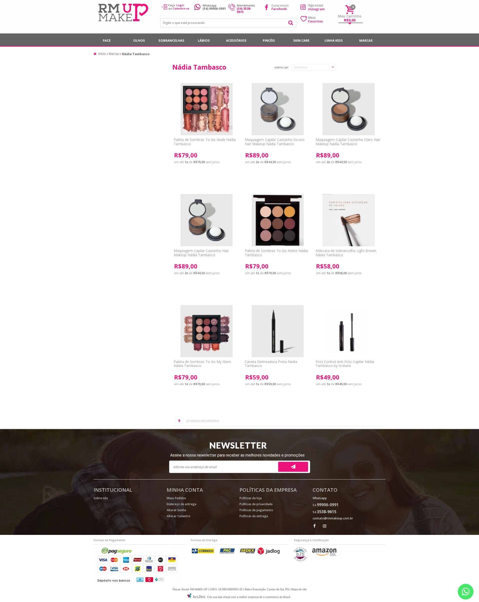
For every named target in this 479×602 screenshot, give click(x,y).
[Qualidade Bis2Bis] (300, 560)
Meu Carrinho (349, 16)
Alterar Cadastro (178, 516)
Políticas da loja (251, 498)
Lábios (204, 40)
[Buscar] (291, 23)
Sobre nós (101, 498)
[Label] (277, 109)
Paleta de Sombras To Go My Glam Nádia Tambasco (202, 363)
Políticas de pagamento (256, 510)
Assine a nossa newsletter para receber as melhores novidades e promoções (237, 455)
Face (107, 40)
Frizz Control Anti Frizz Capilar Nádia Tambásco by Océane (345, 363)
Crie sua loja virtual (218, 597)
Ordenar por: (282, 67)
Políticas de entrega (254, 516)
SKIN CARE (301, 40)
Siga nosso (316, 7)
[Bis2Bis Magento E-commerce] (196, 597)
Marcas (366, 40)
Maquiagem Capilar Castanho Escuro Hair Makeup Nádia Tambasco (274, 141)
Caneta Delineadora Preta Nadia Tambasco (271, 363)
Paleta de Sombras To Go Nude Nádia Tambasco (205, 141)
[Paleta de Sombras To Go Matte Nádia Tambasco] (277, 220)
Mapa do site (299, 589)
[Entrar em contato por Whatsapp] (466, 592)
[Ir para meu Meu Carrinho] (350, 9)
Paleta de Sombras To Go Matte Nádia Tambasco (276, 252)
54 (326, 505)
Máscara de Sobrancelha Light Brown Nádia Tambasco (346, 252)
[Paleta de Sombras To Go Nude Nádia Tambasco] (206, 109)
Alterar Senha (176, 510)
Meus (315, 19)
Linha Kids (334, 40)
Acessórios (236, 40)
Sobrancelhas (171, 40)
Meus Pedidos (176, 498)
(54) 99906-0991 (214, 8)
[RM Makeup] (124, 13)
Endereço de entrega (181, 504)
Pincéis (269, 40)
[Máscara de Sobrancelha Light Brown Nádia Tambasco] (348, 220)
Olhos (139, 40)
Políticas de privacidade (256, 504)
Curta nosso (280, 7)
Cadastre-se (181, 8)
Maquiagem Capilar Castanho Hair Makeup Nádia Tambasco (201, 252)
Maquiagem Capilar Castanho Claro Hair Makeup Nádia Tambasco (348, 141)
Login (180, 5)
